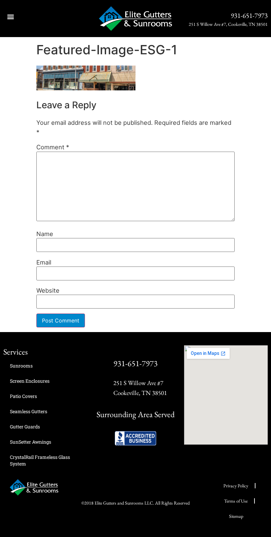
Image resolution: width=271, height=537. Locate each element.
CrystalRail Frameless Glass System (40, 460)
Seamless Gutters (28, 411)
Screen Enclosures (30, 381)
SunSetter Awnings (30, 442)
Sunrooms (21, 366)
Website (47, 290)
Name (44, 234)
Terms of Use (236, 501)
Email (43, 262)
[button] (10, 16)
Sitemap (236, 516)
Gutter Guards (25, 426)
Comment (52, 147)
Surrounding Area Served (135, 414)
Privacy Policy (235, 486)
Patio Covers (23, 396)
